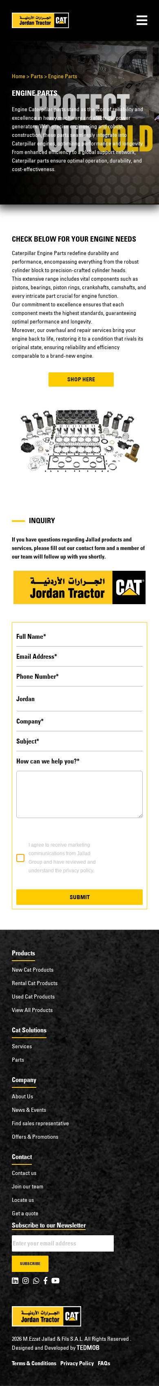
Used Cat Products (33, 996)
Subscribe (30, 1263)
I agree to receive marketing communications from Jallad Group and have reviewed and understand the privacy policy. (62, 857)
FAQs (104, 1363)
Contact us (24, 1173)
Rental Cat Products (34, 983)
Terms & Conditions (34, 1363)
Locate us (23, 1199)
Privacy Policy (77, 1363)
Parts (37, 76)
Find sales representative (40, 1123)
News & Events (29, 1109)
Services (22, 1046)
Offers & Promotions (35, 1136)
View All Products (32, 1010)
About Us (22, 1096)
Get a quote (25, 1213)
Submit (80, 897)
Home (18, 76)
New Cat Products (32, 969)
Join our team (27, 1186)
